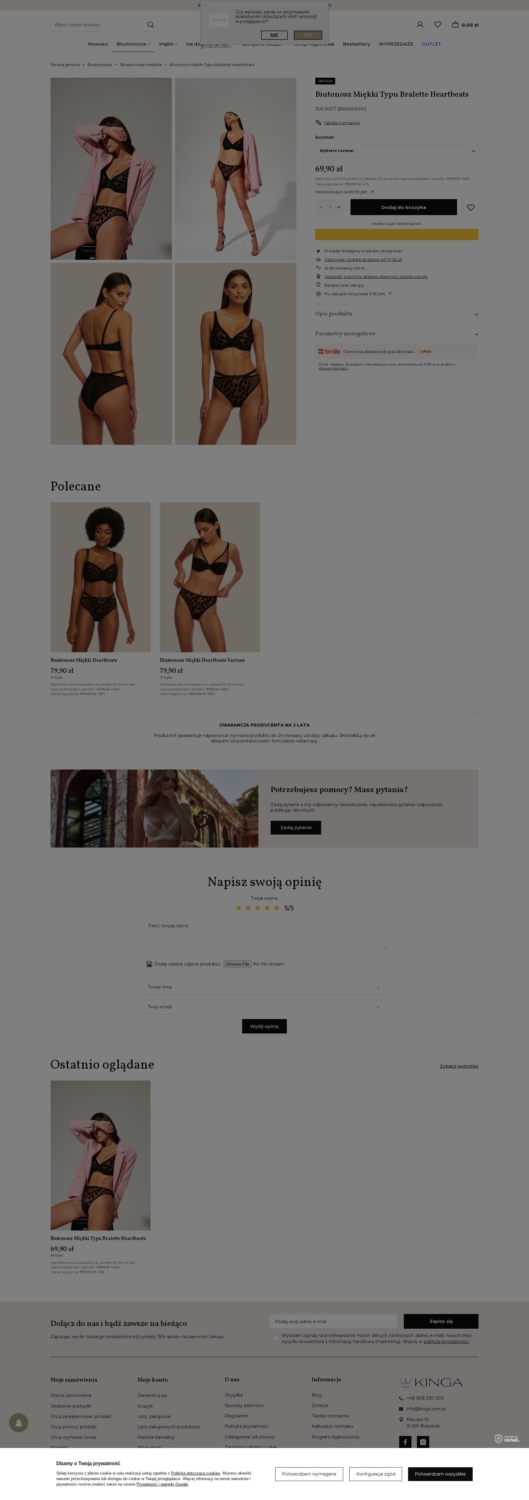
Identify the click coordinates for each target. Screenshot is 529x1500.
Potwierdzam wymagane (309, 1474)
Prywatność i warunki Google (162, 1484)
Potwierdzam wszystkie (440, 1474)
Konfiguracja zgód (375, 1474)
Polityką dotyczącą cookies (195, 1473)
